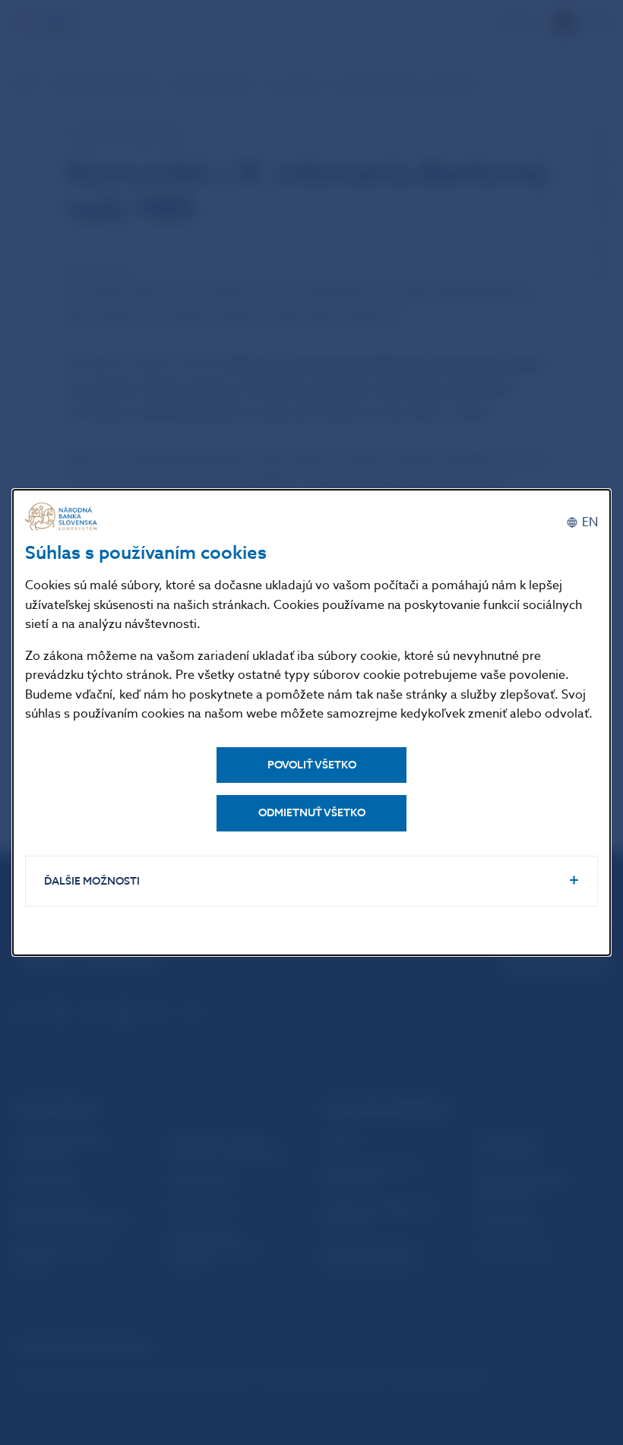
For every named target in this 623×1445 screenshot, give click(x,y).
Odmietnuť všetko (311, 813)
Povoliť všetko (311, 765)
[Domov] (63, 517)
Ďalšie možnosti (92, 881)
